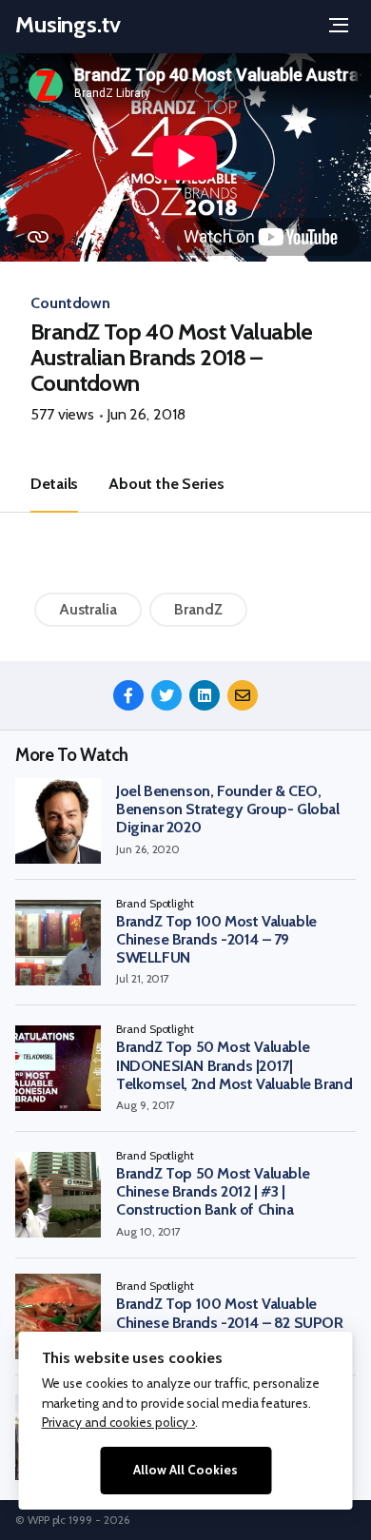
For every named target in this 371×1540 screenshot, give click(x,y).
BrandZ (198, 609)
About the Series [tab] (166, 484)
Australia (88, 609)
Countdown (70, 303)
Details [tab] (54, 484)
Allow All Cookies (185, 1469)
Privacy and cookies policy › (119, 1422)
